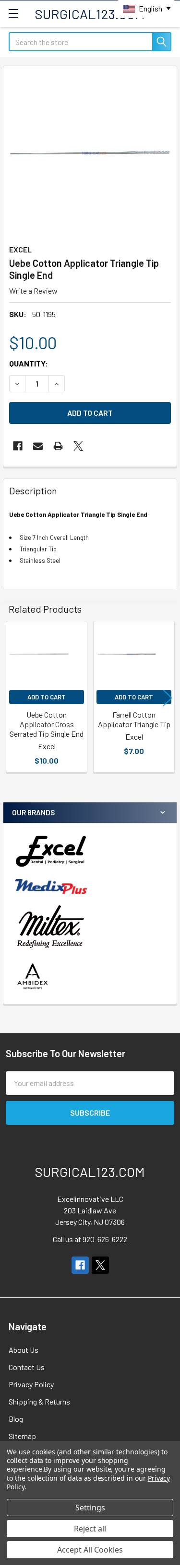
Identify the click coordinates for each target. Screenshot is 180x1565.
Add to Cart (46, 697)
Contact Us (27, 1366)
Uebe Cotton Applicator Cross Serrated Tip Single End (47, 724)
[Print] (58, 446)
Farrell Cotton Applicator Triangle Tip (134, 719)
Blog (16, 1418)
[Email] (38, 446)
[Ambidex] (33, 976)
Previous (12, 698)
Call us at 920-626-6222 (90, 1239)
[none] (90, 152)
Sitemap (22, 1435)
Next (167, 698)
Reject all (90, 1528)
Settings (90, 1507)
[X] (78, 446)
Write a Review (33, 290)
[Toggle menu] (13, 13)
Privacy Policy (31, 1384)
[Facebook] (17, 446)
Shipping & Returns (39, 1401)
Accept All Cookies (90, 1549)
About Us (23, 1349)
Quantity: (28, 363)
